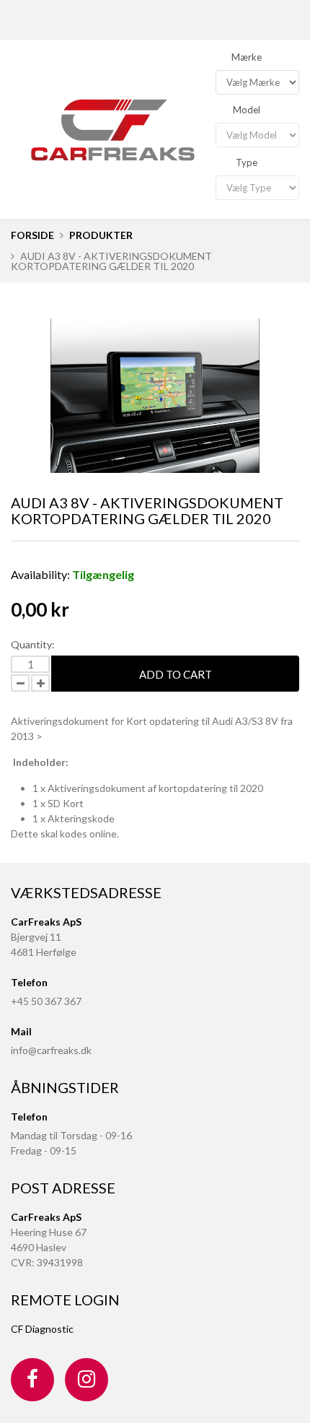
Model (246, 110)
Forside (32, 235)
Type (246, 162)
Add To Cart (175, 674)
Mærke (246, 57)
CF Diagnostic (42, 1329)
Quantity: (33, 644)
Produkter (101, 235)
